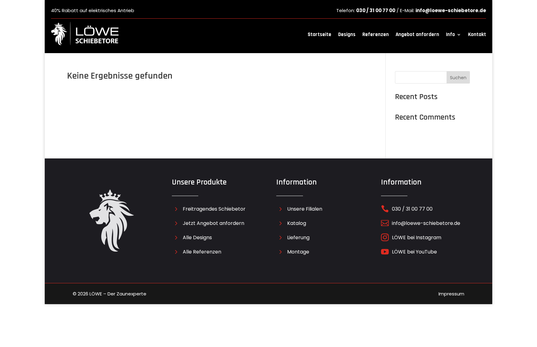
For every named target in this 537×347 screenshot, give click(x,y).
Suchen (458, 78)
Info (450, 34)
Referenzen (375, 34)
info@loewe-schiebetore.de (450, 10)
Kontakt (477, 34)
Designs (347, 34)
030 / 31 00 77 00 (375, 10)
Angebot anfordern (417, 34)
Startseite (319, 34)
